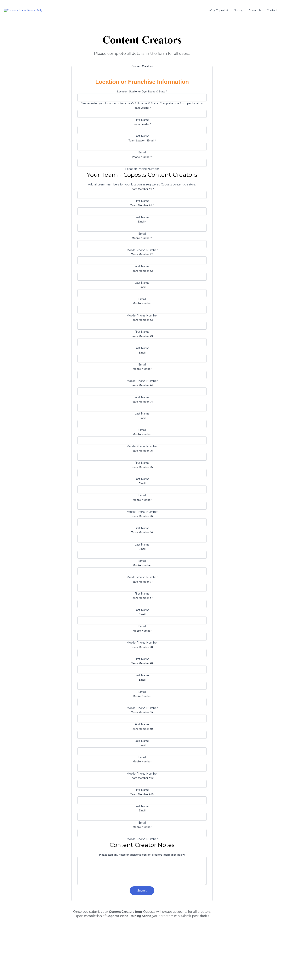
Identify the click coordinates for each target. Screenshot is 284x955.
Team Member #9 (142, 712)
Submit (142, 890)
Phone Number (142, 156)
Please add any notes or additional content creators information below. (142, 854)
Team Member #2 (142, 254)
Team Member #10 (142, 777)
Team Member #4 (142, 385)
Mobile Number (142, 237)
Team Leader (142, 107)
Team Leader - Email (142, 140)
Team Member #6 (142, 516)
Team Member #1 (142, 188)
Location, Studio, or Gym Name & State (142, 91)
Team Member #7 (142, 581)
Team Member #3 (142, 319)
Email (142, 221)
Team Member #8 (142, 647)
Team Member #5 (142, 450)
